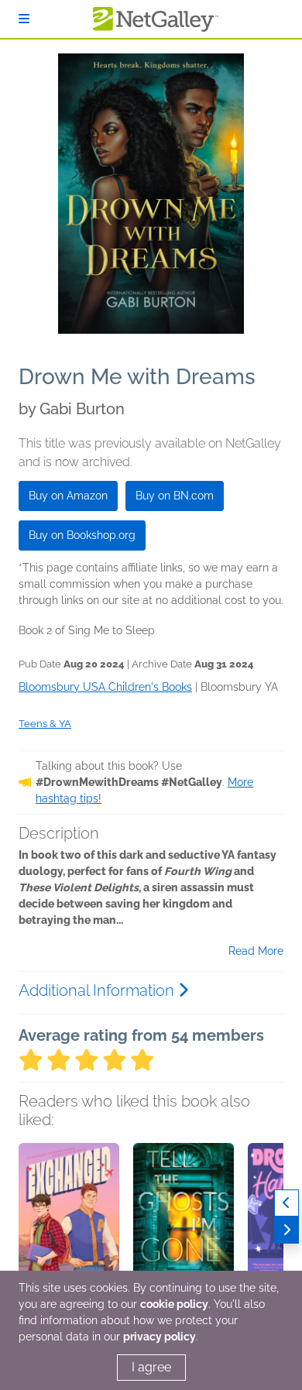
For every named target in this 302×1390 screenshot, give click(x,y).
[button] (69, 1224)
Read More (255, 951)
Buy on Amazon (68, 495)
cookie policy (174, 1304)
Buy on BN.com (175, 495)
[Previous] (286, 1203)
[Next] (286, 1230)
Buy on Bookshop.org (82, 535)
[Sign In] (24, 19)
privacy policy (159, 1336)
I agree (151, 1367)
